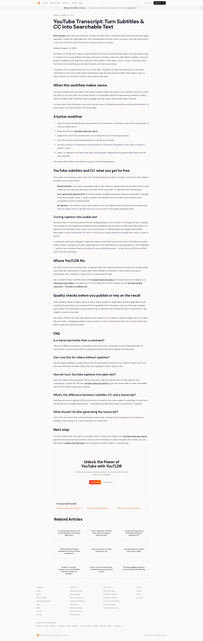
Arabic (89, 626)
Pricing (74, 3)
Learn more (109, 482)
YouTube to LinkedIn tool (76, 286)
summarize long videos (63, 283)
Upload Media (74, 594)
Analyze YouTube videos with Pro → (69, 508)
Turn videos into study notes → (98, 508)
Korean (82, 626)
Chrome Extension (76, 591)
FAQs (38, 608)
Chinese (95, 626)
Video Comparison (76, 598)
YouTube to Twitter (110, 598)
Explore (65, 3)
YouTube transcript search (86, 131)
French (46, 626)
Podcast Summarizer (77, 601)
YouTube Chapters (109, 604)
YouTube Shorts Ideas (110, 608)
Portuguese (61, 626)
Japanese (75, 626)
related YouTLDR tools (74, 443)
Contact (39, 611)
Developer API (74, 615)
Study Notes (74, 604)
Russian (102, 626)
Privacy (139, 591)
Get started (95, 482)
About (38, 594)
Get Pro (158, 3)
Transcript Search (76, 611)
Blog (80, 3)
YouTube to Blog (109, 591)
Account (140, 598)
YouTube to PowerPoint (111, 601)
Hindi (68, 626)
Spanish (39, 626)
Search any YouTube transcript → (129, 508)
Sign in (149, 3)
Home (45, 3)
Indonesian (117, 626)
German (53, 626)
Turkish (109, 626)
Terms (139, 594)
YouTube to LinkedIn (110, 594)
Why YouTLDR (55, 3)
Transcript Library (76, 608)
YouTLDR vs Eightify (43, 601)
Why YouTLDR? (41, 598)
